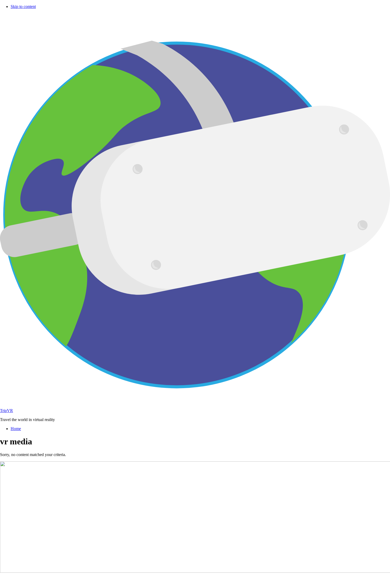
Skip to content (23, 6)
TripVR (6, 410)
